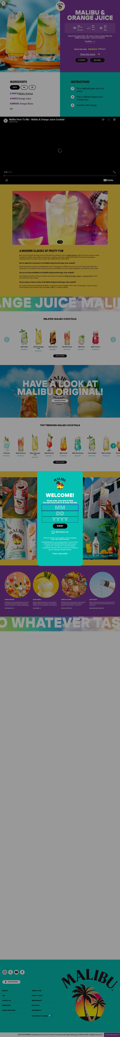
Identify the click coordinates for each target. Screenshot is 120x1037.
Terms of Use (74, 542)
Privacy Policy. (49, 544)
